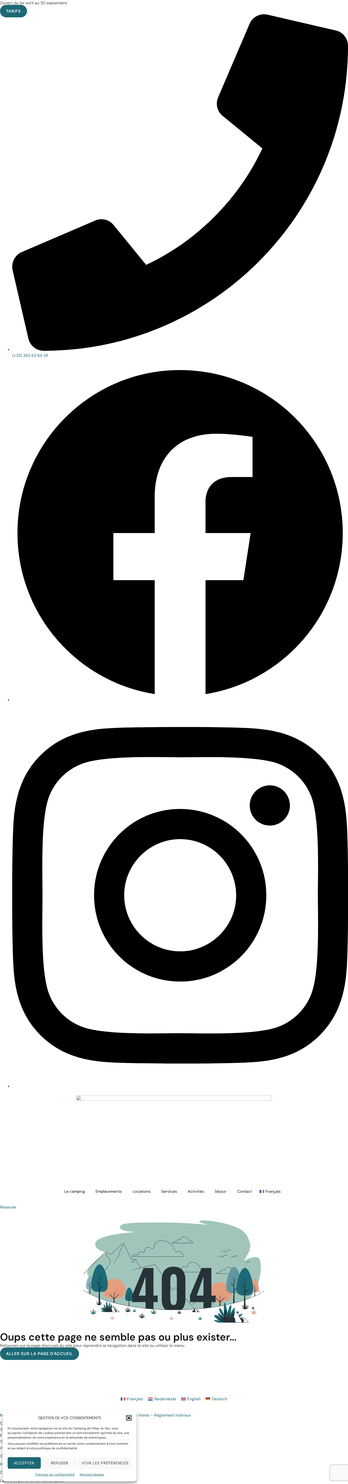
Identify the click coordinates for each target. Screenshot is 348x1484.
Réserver (8, 1207)
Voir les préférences (105, 1463)
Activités (196, 1191)
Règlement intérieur (172, 1415)
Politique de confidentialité (55, 1475)
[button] (128, 1417)
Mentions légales (92, 1475)
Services (169, 1191)
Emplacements (109, 1191)
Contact (244, 1191)
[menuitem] (272, 1191)
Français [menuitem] (135, 1399)
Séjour (220, 1191)
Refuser (59, 1463)
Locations (142, 1191)
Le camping (74, 1191)
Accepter (24, 1463)
